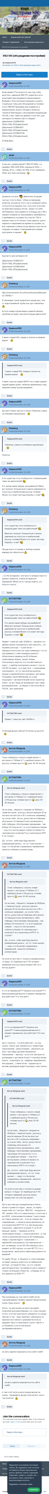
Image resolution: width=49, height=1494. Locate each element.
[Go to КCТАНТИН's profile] (4, 600)
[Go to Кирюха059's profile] (4, 84)
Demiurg (13, 283)
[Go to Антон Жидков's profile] (4, 750)
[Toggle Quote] (6, 365)
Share (12, 1446)
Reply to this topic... (15, 1432)
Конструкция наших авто (30, 65)
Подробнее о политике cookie (20, 1484)
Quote (9, 149)
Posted (19, 86)
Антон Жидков (17, 748)
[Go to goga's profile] (4, 156)
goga (11, 155)
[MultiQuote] (3, 149)
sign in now (15, 1422)
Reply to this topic (24, 75)
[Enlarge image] (28, 173)
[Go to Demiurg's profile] (4, 285)
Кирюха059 (10, 63)
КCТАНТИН (15, 598)
